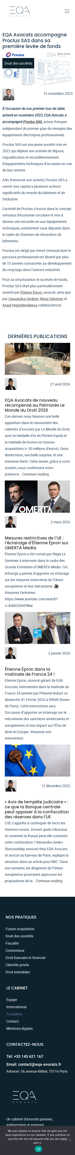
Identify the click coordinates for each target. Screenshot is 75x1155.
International (16, 1006)
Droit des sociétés (19, 936)
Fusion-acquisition (20, 928)
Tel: (24, 1056)
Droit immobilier (18, 972)
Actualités (14, 1014)
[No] (70, 1140)
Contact (12, 1021)
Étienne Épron (31, 292)
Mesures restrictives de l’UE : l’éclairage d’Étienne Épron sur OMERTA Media (36, 543)
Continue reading (35, 474)
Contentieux (15, 950)
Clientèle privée (17, 964)
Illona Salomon (51, 298)
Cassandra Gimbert (23, 298)
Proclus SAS (32, 121)
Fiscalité (12, 943)
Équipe (11, 999)
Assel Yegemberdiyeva (19, 305)
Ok (38, 1149)
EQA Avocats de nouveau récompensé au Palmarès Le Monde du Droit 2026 (35, 405)
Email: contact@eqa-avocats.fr (33, 1064)
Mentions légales (19, 1028)
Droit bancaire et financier (26, 957)
